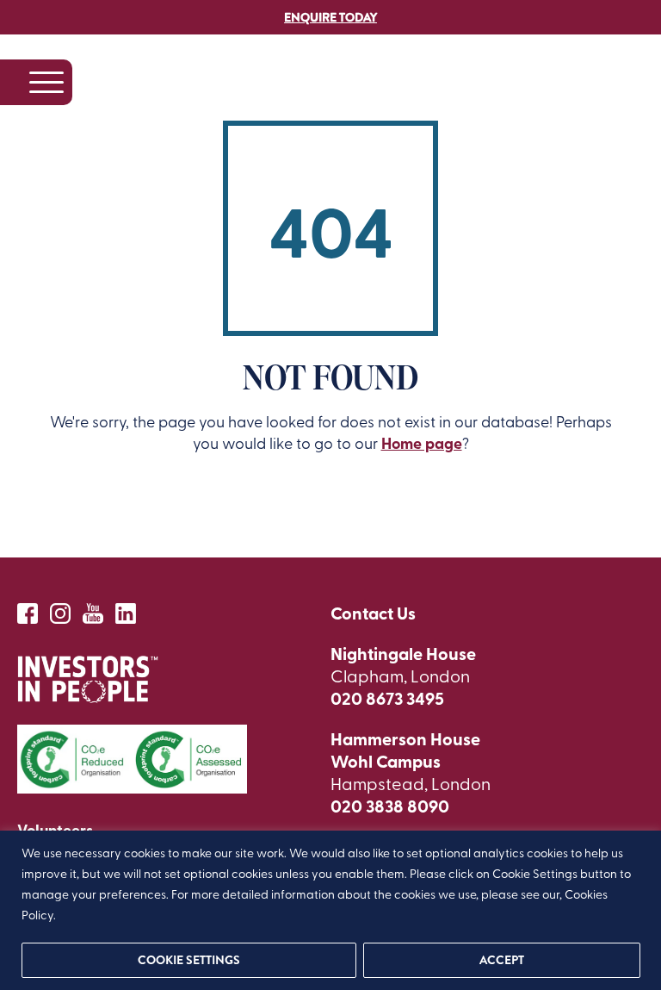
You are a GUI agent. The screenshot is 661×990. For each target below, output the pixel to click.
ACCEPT (501, 959)
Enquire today (330, 17)
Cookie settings (189, 959)
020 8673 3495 (387, 698)
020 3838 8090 (389, 806)
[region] (330, 910)
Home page (421, 443)
